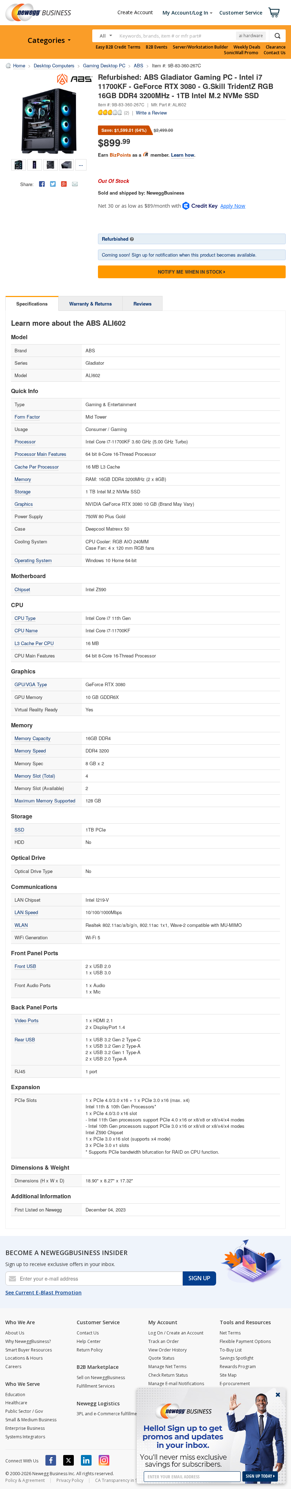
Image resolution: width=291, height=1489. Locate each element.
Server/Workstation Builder (200, 47)
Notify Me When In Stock (191, 271)
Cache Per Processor (37, 466)
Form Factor (27, 416)
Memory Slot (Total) (35, 775)
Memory (23, 479)
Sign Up (199, 1278)
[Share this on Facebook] (42, 184)
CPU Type (25, 618)
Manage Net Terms (167, 1367)
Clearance (276, 47)
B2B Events (157, 47)
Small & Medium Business (30, 1420)
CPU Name (26, 630)
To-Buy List (231, 1350)
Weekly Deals (247, 47)
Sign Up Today (259, 1476)
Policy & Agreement (25, 1480)
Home (19, 65)
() (126, 112)
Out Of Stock (113, 180)
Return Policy (90, 1350)
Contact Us (275, 53)
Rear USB (25, 1039)
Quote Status (161, 1358)
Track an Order (163, 1341)
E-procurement (235, 1384)
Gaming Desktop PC (104, 65)
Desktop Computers (54, 65)
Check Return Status (168, 1375)
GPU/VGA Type (31, 684)
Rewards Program (238, 1367)
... (81, 164)
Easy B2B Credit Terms (118, 47)
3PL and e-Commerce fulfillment (109, 1414)
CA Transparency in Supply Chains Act (133, 1480)
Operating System (33, 560)
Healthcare (16, 1403)
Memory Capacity (33, 738)
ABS (138, 65)
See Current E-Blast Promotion (43, 1292)
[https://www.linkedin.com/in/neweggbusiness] (86, 1460)
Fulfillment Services (96, 1386)
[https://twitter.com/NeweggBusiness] (68, 1460)
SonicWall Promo (241, 53)
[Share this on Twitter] (53, 184)
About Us (14, 1333)
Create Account (135, 12)
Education (15, 1395)
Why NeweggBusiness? (28, 1341)
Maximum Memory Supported (45, 800)
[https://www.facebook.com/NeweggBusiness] (50, 1460)
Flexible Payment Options (245, 1341)
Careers (13, 1367)
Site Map (228, 1375)
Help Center (89, 1341)
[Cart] (274, 12)
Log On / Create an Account (175, 1333)
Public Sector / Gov (24, 1411)
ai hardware (251, 36)
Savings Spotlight (236, 1358)
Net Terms (230, 1333)
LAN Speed (26, 912)
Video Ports (27, 1020)
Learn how (182, 154)
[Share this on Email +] (75, 184)
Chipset (22, 589)
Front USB (25, 966)
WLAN (21, 925)
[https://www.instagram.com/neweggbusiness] (104, 1460)
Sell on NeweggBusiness (101, 1378)
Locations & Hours (24, 1358)
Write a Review (151, 112)
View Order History (167, 1350)
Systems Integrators (25, 1437)
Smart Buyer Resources (28, 1350)
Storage (23, 491)
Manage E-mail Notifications (176, 1384)
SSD (19, 829)
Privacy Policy (69, 1480)
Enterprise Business (25, 1428)
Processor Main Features (40, 453)
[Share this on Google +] (64, 184)
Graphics (24, 503)
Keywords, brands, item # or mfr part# (160, 36)
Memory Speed (30, 750)
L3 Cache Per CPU (34, 643)
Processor (25, 441)
